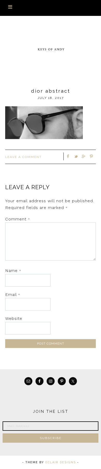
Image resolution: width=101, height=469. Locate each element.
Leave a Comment (23, 157)
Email (12, 294)
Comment (17, 219)
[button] (50, 8)
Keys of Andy (50, 49)
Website (13, 318)
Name (13, 270)
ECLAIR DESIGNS (60, 462)
